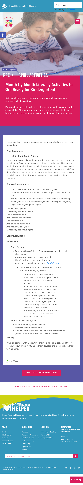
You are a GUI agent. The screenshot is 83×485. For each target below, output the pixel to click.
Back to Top (76, 479)
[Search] (75, 456)
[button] (3, 35)
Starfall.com (53, 263)
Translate (73, 9)
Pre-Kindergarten (9, 70)
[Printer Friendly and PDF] (12, 361)
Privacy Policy (33, 468)
